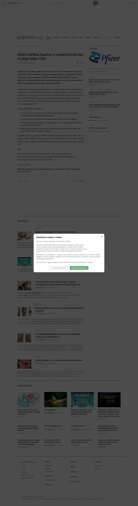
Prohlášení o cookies (85, 262)
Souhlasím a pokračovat (79, 268)
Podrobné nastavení (58, 268)
